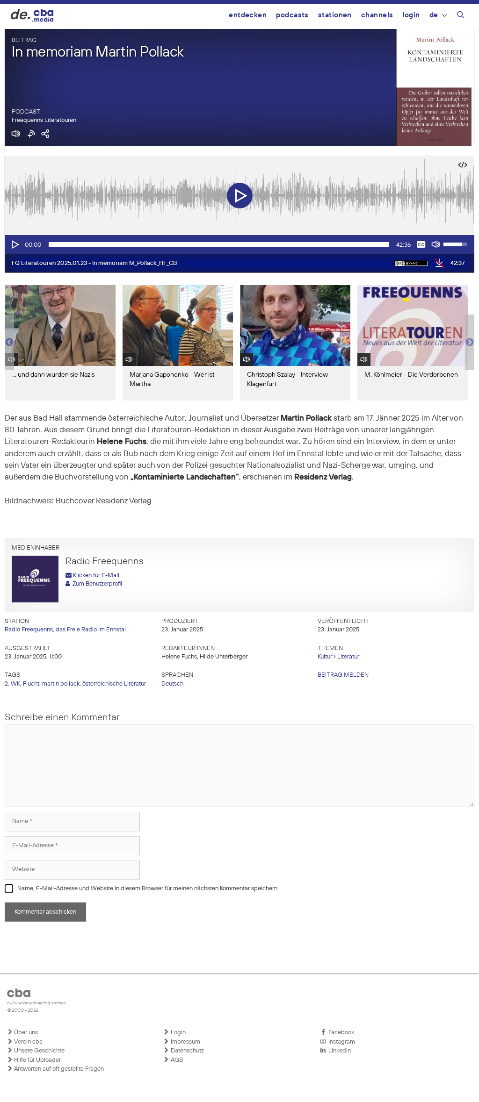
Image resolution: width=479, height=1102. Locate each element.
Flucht (31, 684)
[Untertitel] (421, 244)
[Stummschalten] (436, 244)
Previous (9, 342)
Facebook (340, 1033)
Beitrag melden (343, 675)
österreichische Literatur (114, 684)
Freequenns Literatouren (44, 120)
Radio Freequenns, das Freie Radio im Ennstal (65, 630)
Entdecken (248, 15)
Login (411, 15)
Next (469, 342)
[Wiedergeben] (14, 244)
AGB (176, 1060)
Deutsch (172, 684)
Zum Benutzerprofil (96, 584)
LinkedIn (338, 1051)
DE (433, 15)
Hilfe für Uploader (37, 1060)
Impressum (184, 1042)
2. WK (12, 684)
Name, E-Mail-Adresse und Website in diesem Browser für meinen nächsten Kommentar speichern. (148, 889)
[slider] (219, 244)
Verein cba (28, 1042)
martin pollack (61, 684)
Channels (377, 15)
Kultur (325, 657)
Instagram (340, 1042)
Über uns (25, 1033)
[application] (239, 244)
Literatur (348, 657)
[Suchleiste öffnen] (460, 16)
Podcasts (292, 15)
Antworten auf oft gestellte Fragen (58, 1069)
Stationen (335, 15)
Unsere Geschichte (39, 1051)
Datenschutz (186, 1051)
